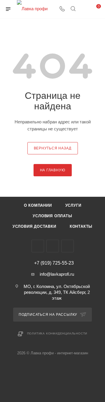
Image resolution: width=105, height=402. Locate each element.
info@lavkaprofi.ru (57, 274)
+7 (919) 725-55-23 (54, 263)
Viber (52, 246)
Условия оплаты (52, 216)
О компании (38, 205)
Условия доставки (34, 226)
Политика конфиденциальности (57, 333)
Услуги (73, 205)
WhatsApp (67, 246)
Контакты (81, 226)
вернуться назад (52, 148)
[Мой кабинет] (84, 9)
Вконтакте (38, 246)
